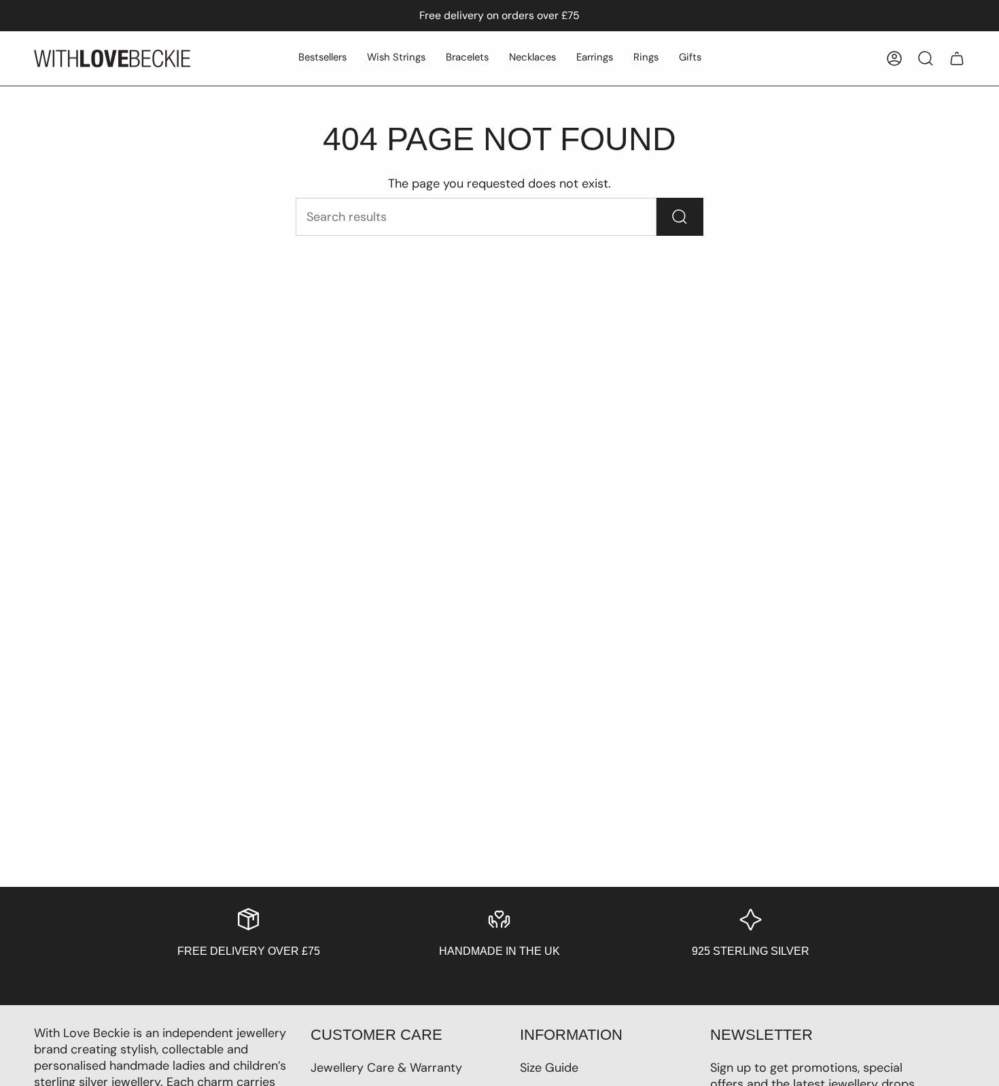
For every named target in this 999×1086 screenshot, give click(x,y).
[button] (322, 58)
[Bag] (956, 58)
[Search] (679, 217)
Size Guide (549, 1067)
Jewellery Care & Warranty (386, 1067)
